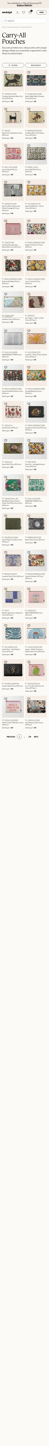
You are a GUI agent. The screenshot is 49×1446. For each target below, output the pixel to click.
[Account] (17, 12)
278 (29, 736)
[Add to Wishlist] (6, 72)
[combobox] (24, 20)
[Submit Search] (5, 20)
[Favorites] (24, 12)
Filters (14, 65)
